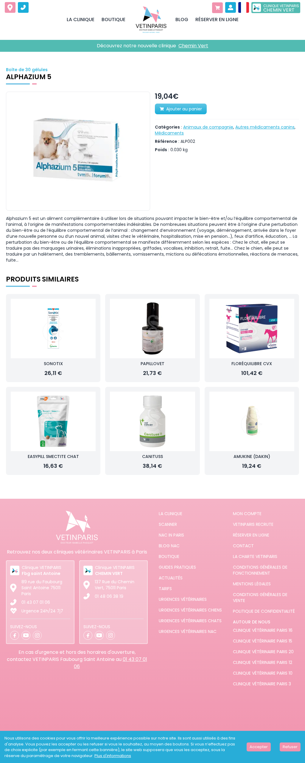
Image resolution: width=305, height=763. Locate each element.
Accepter (259, 747)
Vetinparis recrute (253, 524)
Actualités (171, 578)
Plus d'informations (112, 756)
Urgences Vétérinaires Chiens (190, 610)
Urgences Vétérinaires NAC (188, 631)
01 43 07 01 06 (35, 602)
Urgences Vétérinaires (183, 599)
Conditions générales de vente (260, 597)
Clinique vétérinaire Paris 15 (262, 641)
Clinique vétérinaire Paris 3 (262, 684)
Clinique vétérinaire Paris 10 (262, 673)
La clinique (170, 514)
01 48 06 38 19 (109, 596)
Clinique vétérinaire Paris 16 (262, 630)
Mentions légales (252, 584)
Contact (243, 546)
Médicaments (169, 133)
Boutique (169, 556)
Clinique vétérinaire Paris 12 (262, 662)
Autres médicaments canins (265, 127)
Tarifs (165, 589)
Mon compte (247, 514)
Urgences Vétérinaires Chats (190, 621)
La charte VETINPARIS (255, 556)
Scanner (168, 524)
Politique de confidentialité (264, 611)
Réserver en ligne (251, 535)
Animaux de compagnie (208, 127)
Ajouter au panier (184, 109)
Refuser (290, 747)
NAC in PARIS (171, 535)
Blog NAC (169, 546)
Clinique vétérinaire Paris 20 (263, 652)
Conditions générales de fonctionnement (260, 570)
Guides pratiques (177, 567)
